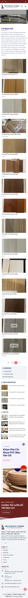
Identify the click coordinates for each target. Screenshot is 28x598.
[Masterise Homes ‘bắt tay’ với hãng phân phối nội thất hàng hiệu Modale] (14, 423)
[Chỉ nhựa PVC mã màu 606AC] (14, 108)
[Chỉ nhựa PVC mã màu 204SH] (14, 406)
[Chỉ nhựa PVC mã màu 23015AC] (14, 348)
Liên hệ (5, 562)
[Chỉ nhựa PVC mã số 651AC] (14, 288)
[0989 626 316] (5, 1)
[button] (25, 6)
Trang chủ (10, 18)
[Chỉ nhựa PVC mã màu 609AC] (14, 188)
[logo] (14, 526)
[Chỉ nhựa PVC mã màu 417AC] (14, 328)
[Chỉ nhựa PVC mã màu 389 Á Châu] (14, 128)
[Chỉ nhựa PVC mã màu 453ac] (14, 228)
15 (12, 363)
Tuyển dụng (6, 557)
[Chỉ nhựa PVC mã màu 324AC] (14, 88)
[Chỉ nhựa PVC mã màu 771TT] (14, 68)
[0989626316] (22, 1)
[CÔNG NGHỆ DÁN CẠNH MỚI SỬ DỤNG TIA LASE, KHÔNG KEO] (14, 417)
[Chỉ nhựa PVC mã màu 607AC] (14, 148)
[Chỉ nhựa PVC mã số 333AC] (14, 308)
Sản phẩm (17, 18)
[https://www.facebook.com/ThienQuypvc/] (25, 1)
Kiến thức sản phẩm (8, 555)
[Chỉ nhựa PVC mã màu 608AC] (14, 168)
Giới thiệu (5, 550)
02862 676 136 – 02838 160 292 (13, 580)
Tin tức (5, 560)
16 (15, 363)
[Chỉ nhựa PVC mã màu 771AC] (14, 208)
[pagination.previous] (8, 362)
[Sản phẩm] (14, 466)
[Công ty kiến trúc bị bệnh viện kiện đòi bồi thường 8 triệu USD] (14, 430)
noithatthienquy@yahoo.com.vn (13, 583)
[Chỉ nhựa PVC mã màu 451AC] (14, 248)
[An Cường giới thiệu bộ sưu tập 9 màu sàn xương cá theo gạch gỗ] (14, 436)
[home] (10, 6)
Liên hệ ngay (6, 512)
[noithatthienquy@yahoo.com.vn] (2, 1)
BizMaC (21, 596)
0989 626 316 (8, 577)
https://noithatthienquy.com (12, 587)
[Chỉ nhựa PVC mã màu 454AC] (14, 268)
